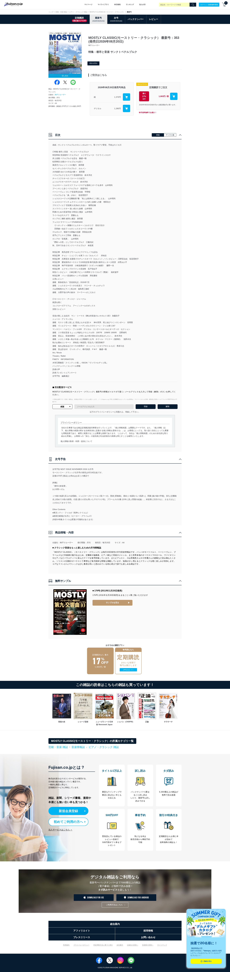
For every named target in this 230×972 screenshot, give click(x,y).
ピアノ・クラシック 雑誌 (78, 12)
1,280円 (117, 108)
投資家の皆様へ (147, 945)
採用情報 (148, 930)
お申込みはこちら (128, 669)
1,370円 (117, 97)
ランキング (130, 4)
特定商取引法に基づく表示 (103, 945)
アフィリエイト (81, 930)
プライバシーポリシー (81, 945)
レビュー (153, 19)
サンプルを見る (112, 602)
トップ (50, 12)
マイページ (88, 4)
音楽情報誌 (78, 747)
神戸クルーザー (60, 95)
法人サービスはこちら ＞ (60, 830)
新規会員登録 (68, 811)
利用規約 (66, 945)
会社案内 (120, 945)
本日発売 (117, 4)
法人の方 (142, 4)
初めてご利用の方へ (68, 821)
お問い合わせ (148, 937)
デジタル (97, 108)
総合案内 (115, 924)
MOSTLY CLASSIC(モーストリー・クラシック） (107, 12)
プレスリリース (81, 937)
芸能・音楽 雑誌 (61, 12)
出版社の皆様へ (132, 945)
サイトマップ (162, 945)
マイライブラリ (103, 4)
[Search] (193, 5)
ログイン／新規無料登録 (209, 4)
